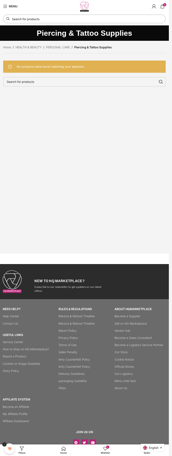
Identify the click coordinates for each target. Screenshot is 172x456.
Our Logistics (124, 373)
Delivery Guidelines (72, 373)
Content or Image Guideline (21, 363)
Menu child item (125, 381)
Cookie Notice (124, 359)
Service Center (13, 342)
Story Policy (11, 371)
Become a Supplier (127, 316)
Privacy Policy (68, 338)
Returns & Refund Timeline (77, 316)
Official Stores (124, 366)
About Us (121, 388)
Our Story (121, 352)
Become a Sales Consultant (133, 338)
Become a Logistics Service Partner (139, 345)
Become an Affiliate (16, 406)
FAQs (62, 388)
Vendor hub (122, 330)
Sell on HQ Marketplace (131, 323)
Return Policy (68, 330)
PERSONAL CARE (58, 47)
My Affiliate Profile (15, 414)
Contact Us (10, 323)
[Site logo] (84, 6)
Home (7, 47)
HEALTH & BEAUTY (29, 47)
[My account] (154, 6)
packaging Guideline (73, 381)
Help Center (11, 316)
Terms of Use (68, 345)
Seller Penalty (68, 352)
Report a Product (14, 356)
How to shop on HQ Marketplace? (26, 349)
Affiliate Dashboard (16, 421)
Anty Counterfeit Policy (74, 359)
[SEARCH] (161, 82)
